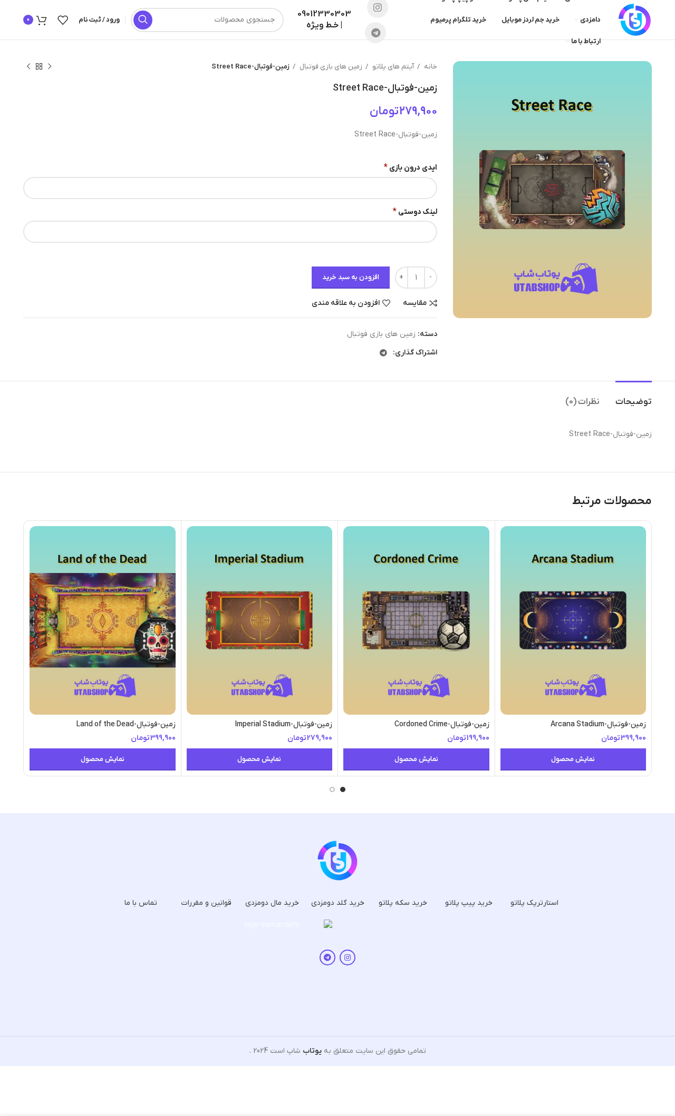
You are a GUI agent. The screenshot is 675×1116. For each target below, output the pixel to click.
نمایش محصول (573, 759)
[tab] (633, 397)
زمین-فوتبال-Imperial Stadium (283, 724)
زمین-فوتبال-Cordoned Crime (441, 724)
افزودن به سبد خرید (350, 277)
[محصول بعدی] (28, 67)
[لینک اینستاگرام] (347, 957)
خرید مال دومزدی (272, 903)
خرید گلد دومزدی (337, 903)
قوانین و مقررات (206, 903)
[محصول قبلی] (49, 67)
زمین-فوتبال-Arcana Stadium (598, 724)
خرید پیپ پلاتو (469, 903)
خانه (429, 66)
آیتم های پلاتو (392, 66)
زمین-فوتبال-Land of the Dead (126, 724)
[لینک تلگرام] (375, 32)
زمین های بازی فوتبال (330, 66)
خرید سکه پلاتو (403, 903)
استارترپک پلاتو (534, 903)
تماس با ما (140, 903)
